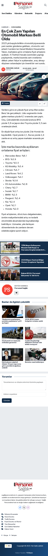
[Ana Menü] (2, 5)
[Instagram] (28, 507)
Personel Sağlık (21, 288)
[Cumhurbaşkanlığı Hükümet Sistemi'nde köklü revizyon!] (35, 333)
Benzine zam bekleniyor (34, 362)
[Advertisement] (24, 443)
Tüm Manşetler (10, 524)
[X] (24, 507)
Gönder (6, 400)
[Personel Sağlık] (7, 290)
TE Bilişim (29, 553)
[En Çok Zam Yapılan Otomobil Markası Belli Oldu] (24, 87)
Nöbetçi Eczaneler (11, 514)
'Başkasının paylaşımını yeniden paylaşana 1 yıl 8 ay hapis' (11, 321)
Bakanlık (28, 13)
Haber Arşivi (9, 529)
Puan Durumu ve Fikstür (13, 521)
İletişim (14, 535)
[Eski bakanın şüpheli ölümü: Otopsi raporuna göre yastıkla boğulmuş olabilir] (12, 354)
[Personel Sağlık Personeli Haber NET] (24, 5)
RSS (9, 546)
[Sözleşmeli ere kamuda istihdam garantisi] (12, 333)
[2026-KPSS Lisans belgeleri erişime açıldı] (35, 312)
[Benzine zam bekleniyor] (35, 354)
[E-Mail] (16, 293)
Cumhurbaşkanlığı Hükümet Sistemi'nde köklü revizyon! (33, 342)
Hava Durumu (9, 517)
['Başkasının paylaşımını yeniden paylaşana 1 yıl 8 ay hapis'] (12, 312)
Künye (6, 535)
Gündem (18, 13)
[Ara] (45, 5)
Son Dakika (7, 13)
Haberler (4, 27)
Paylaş (6, 103)
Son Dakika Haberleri (12, 526)
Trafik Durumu (10, 519)
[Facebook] (20, 507)
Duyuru (38, 13)
